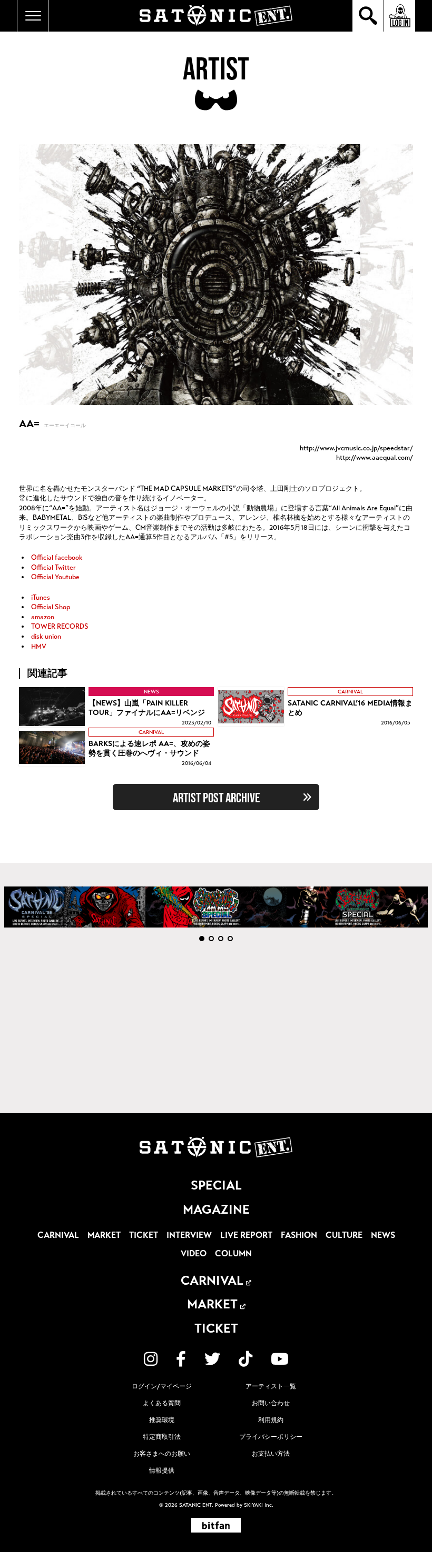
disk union (45, 636)
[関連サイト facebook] (181, 1359)
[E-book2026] (74, 907)
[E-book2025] (216, 907)
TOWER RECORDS (59, 626)
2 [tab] (211, 938)
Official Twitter (53, 567)
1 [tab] (201, 938)
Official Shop (50, 607)
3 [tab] (220, 938)
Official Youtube (55, 577)
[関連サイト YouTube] (280, 1359)
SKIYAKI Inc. (258, 1505)
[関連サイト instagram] (151, 1359)
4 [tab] (230, 938)
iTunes (40, 597)
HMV (38, 646)
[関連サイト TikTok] (245, 1359)
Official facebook (56, 557)
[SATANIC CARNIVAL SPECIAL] (357, 907)
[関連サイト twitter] (212, 1359)
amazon (42, 617)
